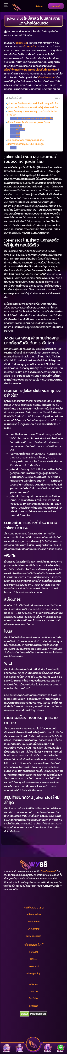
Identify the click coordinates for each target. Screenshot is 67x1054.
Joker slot (33, 966)
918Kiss (33, 959)
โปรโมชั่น (33, 998)
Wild (18, 136)
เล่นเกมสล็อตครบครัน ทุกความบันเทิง (25, 140)
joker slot (21, 43)
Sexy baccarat (33, 936)
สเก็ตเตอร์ (20, 129)
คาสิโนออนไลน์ (34, 907)
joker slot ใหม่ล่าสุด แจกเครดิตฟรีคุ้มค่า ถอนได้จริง (32, 107)
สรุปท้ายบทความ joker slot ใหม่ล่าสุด (25, 144)
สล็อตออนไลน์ (30, 46)
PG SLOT (33, 952)
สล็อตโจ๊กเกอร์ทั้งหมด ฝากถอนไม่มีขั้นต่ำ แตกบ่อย (30, 70)
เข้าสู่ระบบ (39, 6)
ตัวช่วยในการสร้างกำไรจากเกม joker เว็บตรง (29, 122)
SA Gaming (34, 929)
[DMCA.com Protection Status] (33, 1014)
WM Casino (34, 921)
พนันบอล (33, 984)
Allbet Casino (33, 914)
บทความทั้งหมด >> (20, 31)
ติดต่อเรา (33, 1006)
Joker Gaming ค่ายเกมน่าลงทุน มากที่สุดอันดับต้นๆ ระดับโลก (32, 113)
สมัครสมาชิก (56, 6)
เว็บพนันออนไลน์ (46, 77)
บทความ (34, 991)
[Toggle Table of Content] (55, 98)
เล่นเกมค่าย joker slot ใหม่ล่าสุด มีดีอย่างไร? (34, 118)
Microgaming (33, 973)
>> (8, 31)
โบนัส (18, 132)
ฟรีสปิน (19, 125)
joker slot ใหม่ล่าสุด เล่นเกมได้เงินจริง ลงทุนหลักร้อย (32, 103)
